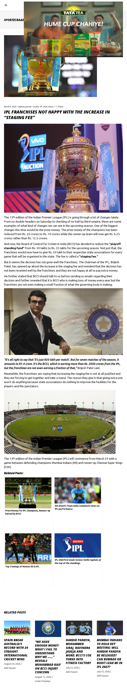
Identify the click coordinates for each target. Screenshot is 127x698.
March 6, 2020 (10, 106)
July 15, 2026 (103, 671)
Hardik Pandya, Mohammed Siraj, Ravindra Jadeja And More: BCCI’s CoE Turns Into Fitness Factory (78, 651)
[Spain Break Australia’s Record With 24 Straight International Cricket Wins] (17, 628)
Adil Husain (10, 668)
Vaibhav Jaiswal (24, 106)
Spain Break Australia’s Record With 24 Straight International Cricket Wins (16, 649)
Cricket (36, 106)
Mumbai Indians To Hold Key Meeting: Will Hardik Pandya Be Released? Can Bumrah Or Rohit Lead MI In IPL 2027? (109, 653)
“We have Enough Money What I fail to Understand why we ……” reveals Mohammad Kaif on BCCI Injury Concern (48, 657)
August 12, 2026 (43, 677)
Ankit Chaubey (42, 681)
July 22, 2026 (72, 667)
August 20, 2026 (12, 663)
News (50, 106)
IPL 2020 (43, 106)
